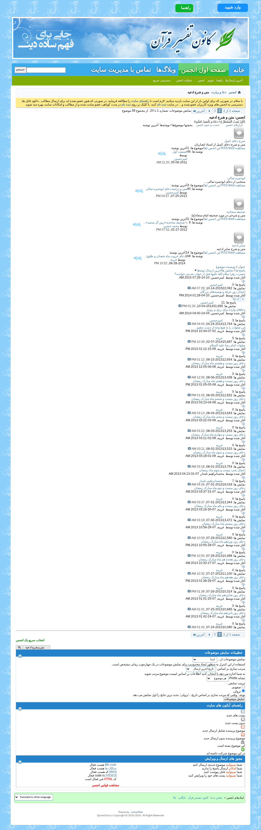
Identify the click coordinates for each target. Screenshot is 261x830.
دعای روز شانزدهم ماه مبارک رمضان (222, 595)
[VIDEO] (111, 775)
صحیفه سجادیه (236, 212)
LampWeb (137, 812)
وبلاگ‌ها (166, 69)
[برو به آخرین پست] (189, 288)
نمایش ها (227, 270)
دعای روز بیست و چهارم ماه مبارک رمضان (218, 434)
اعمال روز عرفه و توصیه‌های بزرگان (222, 292)
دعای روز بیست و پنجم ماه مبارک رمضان (219, 416)
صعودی (237, 687)
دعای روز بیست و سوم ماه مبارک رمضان (219, 452)
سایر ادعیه (238, 245)
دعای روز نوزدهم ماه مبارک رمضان (223, 541)
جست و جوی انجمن (207, 124)
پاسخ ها (240, 270)
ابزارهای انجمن (234, 124)
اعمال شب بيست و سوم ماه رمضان (222, 470)
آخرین (200, 111)
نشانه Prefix (237, 678)
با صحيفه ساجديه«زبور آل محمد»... (165, 222)
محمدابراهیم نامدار (212, 474)
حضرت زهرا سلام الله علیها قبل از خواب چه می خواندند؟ (210, 274)
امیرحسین (217, 277)
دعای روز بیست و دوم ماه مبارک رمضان (219, 488)
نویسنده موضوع (226, 267)
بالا (19, 647)
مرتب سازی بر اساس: (231, 668)
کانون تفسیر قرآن (198, 797)
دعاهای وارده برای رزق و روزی (225, 309)
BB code (110, 765)
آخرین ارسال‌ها (234, 80)
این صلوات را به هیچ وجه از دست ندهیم (221, 327)
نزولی (237, 691)
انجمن (201, 80)
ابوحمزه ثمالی (236, 178)
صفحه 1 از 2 (231, 111)
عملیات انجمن (184, 80)
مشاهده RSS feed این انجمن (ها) (224, 148)
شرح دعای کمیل (234, 141)
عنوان (241, 267)
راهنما (186, 8)
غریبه (220, 331)
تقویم (210, 80)
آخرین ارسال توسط (209, 270)
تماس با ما (216, 797)
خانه (238, 69)
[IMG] (112, 772)
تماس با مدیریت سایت (121, 69)
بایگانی (182, 797)
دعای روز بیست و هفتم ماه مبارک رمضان (219, 381)
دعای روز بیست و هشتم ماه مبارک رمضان (218, 363)
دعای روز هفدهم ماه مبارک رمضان (223, 577)
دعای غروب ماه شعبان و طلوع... (164, 256)
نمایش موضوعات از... (231, 659)
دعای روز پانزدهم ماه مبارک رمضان (222, 613)
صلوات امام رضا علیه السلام (227, 345)
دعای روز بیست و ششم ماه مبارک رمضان (218, 399)
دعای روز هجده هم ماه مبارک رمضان (222, 559)
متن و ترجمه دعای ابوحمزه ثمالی (166, 189)
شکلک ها (110, 768)
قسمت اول (180, 151)
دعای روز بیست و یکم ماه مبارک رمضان (219, 506)
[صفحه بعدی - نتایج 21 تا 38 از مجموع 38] (209, 111)
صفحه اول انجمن (203, 69)
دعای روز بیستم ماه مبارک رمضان (223, 523)
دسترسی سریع (162, 80)
